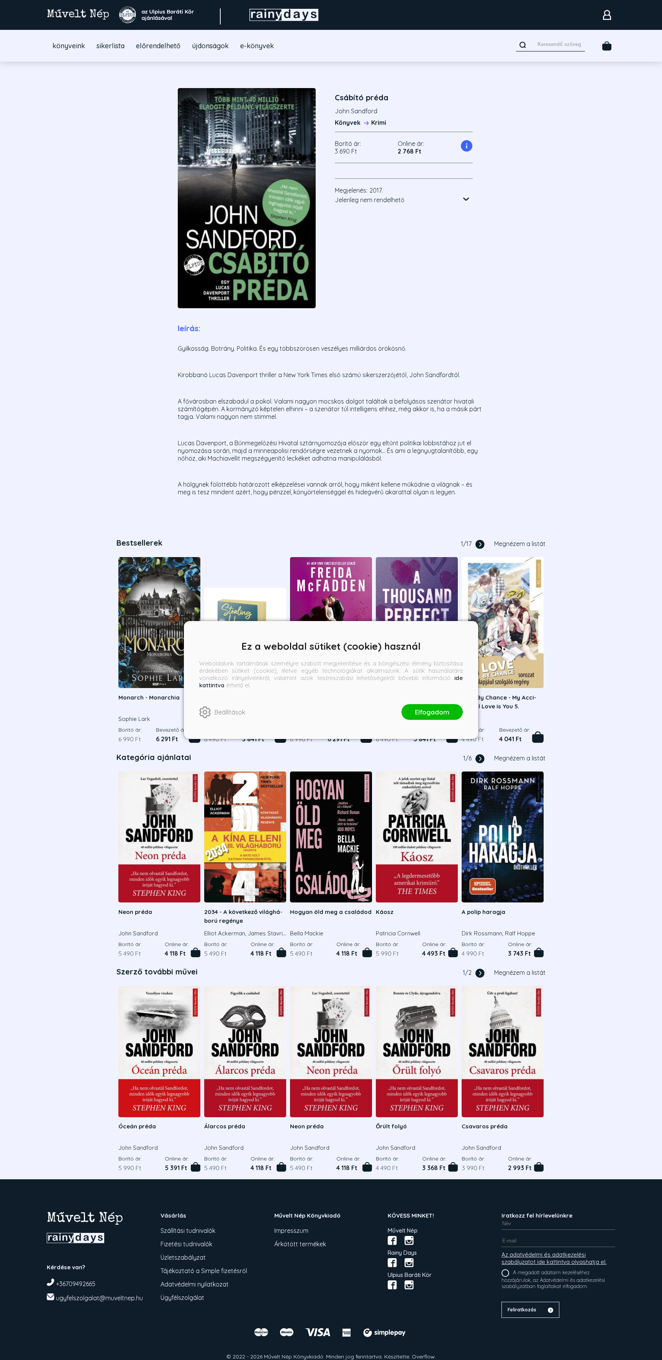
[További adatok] (466, 199)
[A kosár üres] (606, 46)
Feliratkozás (522, 1310)
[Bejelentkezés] (606, 15)
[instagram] (409, 1240)
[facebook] (392, 1240)
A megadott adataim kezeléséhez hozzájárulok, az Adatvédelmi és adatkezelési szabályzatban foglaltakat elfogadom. (553, 1279)
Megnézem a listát (520, 544)
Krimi (378, 122)
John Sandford (356, 111)
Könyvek (347, 122)
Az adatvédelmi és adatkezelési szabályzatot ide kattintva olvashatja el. (553, 1258)
